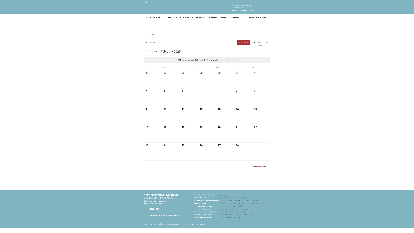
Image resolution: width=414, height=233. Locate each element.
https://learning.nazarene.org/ (232, 212)
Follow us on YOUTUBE (241, 8)
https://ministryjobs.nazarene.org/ (233, 217)
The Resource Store (217, 18)
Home (148, 18)
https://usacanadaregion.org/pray (234, 209)
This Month (154, 51)
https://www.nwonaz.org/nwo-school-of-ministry (239, 195)
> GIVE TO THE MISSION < (258, 18)
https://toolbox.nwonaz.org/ (232, 206)
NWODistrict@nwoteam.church (164, 215)
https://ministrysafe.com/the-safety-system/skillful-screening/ (245, 203)
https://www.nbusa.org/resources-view (236, 215)
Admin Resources (235, 18)
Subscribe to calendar (258, 166)
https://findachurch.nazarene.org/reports (233, 198)
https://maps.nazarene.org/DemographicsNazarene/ (241, 201)
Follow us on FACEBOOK (241, 5)
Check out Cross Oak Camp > (243, 10)
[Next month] (147, 51)
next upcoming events (227, 60)
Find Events (243, 42)
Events (186, 18)
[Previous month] (144, 51)
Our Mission (173, 18)
